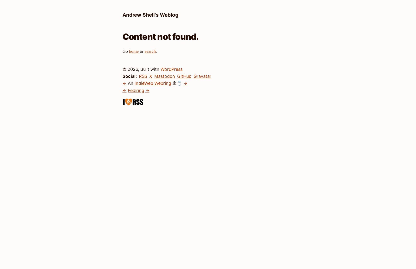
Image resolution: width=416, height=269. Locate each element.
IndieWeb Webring (153, 83)
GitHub (184, 76)
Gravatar (202, 76)
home (134, 51)
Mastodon (164, 76)
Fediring (136, 90)
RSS (143, 76)
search (150, 51)
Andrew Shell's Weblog (150, 15)
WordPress (171, 69)
